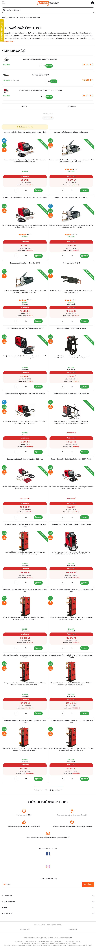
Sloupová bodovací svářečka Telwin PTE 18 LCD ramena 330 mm (25, 591)
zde (70, 937)
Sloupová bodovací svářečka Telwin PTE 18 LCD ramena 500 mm (71, 591)
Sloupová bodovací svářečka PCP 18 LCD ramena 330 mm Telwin (25, 525)
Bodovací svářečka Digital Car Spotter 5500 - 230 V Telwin (25, 132)
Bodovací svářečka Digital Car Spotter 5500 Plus (25, 459)
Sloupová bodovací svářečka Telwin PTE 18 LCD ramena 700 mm (71, 721)
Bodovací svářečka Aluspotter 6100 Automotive (71, 394)
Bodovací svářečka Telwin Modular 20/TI (25, 263)
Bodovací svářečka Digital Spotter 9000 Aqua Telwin (71, 524)
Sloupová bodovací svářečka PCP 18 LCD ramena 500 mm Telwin (25, 721)
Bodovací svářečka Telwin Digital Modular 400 (71, 132)
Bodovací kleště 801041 (71, 263)
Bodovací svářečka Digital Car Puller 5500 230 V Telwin (25, 394)
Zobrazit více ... (8, 41)
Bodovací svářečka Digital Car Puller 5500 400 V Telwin (71, 459)
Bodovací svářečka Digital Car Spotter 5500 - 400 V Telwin (24, 197)
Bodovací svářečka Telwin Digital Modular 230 (71, 197)
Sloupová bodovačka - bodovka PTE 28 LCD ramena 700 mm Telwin (25, 656)
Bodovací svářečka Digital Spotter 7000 (71, 328)
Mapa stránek (25, 929)
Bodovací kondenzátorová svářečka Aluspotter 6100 (25, 328)
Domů (4, 17)
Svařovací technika (15, 17)
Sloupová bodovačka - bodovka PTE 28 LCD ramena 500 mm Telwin (71, 656)
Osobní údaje (72, 929)
